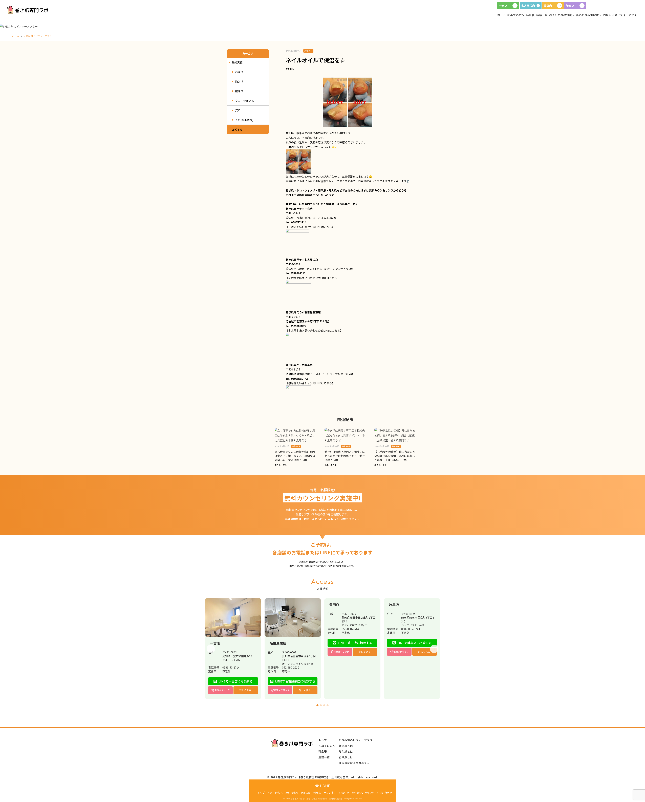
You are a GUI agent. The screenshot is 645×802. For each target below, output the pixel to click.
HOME (324, 786)
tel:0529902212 (296, 273)
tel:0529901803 (296, 326)
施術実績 (306, 792)
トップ (261, 792)
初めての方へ (275, 792)
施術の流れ (291, 792)
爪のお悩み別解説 (587, 15)
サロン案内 (330, 792)
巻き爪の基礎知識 (560, 15)
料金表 (317, 792)
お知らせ (344, 792)
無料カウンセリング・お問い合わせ (372, 792)
